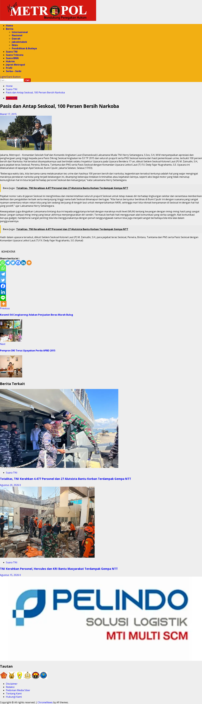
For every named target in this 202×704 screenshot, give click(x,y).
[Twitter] (13, 262)
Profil (9, 68)
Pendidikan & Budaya (24, 48)
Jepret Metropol (15, 64)
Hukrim (10, 61)
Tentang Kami (14, 693)
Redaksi (10, 687)
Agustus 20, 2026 (10, 485)
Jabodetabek (19, 42)
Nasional (17, 35)
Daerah (16, 38)
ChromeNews (45, 702)
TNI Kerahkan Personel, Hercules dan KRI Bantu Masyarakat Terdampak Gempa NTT (59, 569)
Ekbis (15, 45)
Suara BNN (12, 58)
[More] (29, 262)
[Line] (3, 298)
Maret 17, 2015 (8, 114)
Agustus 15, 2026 (10, 575)
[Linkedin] (23, 262)
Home (9, 25)
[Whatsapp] (2, 262)
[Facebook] (18, 262)
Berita (9, 28)
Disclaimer (11, 683)
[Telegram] (7, 262)
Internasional (20, 32)
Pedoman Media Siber (18, 690)
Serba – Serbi (13, 71)
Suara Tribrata (14, 55)
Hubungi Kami (14, 696)
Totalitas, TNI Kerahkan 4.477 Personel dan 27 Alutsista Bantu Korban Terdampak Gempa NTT (65, 479)
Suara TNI (12, 51)
